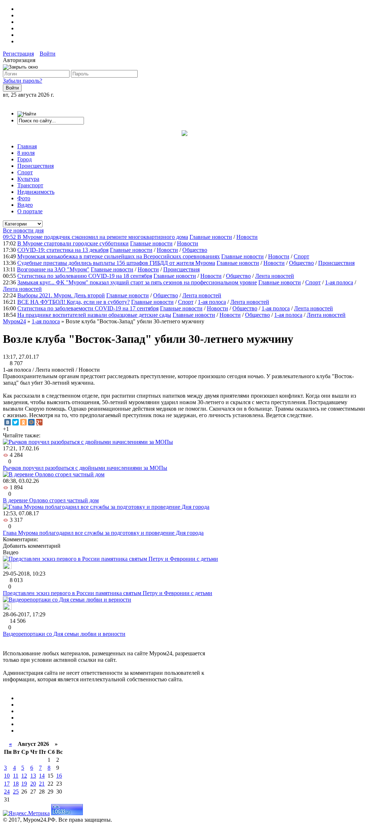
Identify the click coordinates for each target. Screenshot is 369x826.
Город (24, 159)
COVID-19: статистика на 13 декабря (62, 250)
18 (16, 784)
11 (15, 776)
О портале (30, 211)
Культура (28, 179)
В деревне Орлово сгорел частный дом (51, 500)
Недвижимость (35, 192)
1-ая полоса (339, 282)
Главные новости (211, 237)
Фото (23, 198)
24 (7, 791)
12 (24, 776)
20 (33, 784)
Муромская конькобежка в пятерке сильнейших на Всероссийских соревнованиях (118, 256)
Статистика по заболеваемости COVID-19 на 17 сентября (88, 308)
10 (7, 776)
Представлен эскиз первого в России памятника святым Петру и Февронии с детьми (107, 593)
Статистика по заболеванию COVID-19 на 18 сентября (84, 276)
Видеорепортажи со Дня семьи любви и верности (64, 634)
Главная (27, 146)
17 (7, 784)
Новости (247, 237)
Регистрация (18, 54)
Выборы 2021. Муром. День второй (61, 295)
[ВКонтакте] (7, 422)
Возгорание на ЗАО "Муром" (53, 269)
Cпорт (301, 256)
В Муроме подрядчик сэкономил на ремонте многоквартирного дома (102, 237)
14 (42, 776)
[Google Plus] (39, 422)
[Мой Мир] (31, 422)
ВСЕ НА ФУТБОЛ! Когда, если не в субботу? (73, 302)
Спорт (25, 172)
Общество (194, 250)
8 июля (26, 153)
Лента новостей (274, 276)
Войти (47, 54)
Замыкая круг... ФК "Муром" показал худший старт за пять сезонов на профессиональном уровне (137, 282)
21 (42, 784)
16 (59, 776)
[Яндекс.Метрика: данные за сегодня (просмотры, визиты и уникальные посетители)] (26, 813)
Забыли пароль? (22, 81)
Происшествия (35, 166)
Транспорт (30, 185)
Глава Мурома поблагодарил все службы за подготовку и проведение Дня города (103, 533)
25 (16, 791)
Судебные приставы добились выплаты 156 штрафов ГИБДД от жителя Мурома (116, 263)
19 (24, 784)
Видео (25, 205)
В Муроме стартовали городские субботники (73, 243)
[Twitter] (15, 422)
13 (33, 776)
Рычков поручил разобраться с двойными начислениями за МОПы (85, 468)
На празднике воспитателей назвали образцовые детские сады (94, 315)
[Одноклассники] (23, 422)
